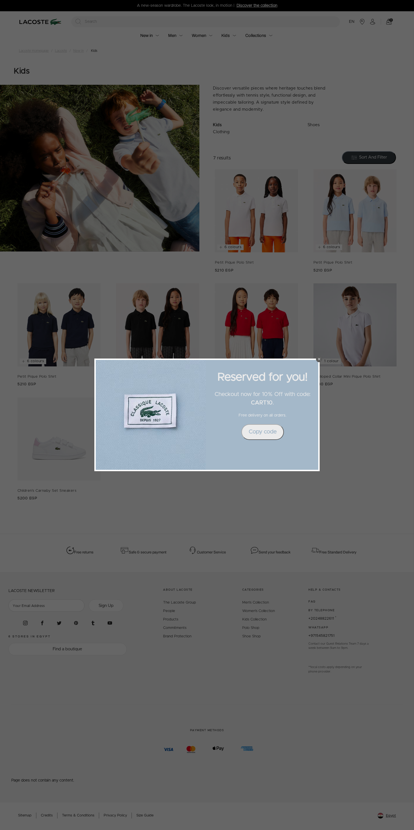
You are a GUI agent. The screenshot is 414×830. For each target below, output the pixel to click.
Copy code (263, 432)
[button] (319, 359)
